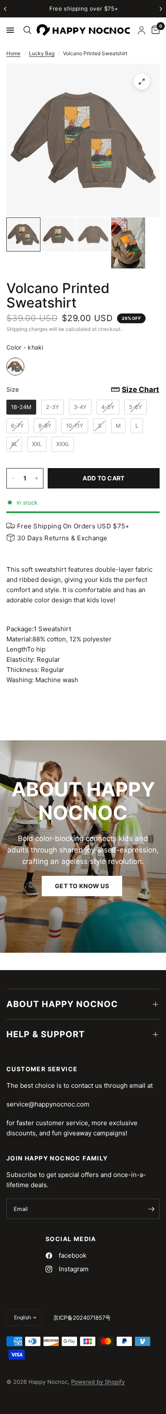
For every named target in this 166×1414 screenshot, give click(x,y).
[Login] (142, 30)
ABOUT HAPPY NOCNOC (62, 1004)
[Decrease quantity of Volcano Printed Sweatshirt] (13, 478)
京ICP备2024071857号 (82, 1317)
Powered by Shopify (98, 1381)
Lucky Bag (41, 53)
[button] (82, 886)
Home (13, 53)
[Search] (25, 30)
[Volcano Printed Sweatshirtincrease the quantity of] (36, 478)
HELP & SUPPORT (45, 1034)
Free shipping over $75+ (83, 8)
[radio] (15, 366)
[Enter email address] (151, 1209)
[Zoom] (142, 81)
